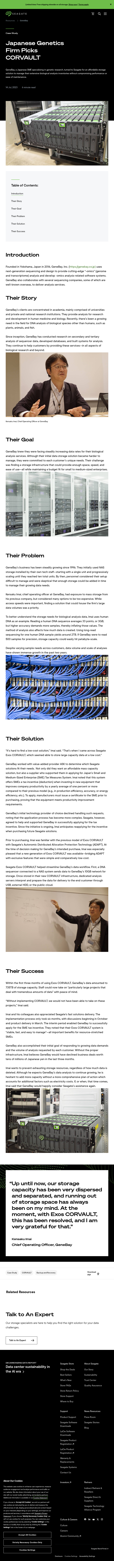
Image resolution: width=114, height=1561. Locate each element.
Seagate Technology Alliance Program (94, 1508)
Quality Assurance (93, 1385)
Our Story (89, 1369)
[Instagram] (102, 1528)
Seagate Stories (92, 1422)
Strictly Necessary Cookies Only (27, 1542)
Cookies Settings (71, 1556)
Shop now (73, 4)
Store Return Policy (69, 1391)
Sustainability (91, 1375)
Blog (86, 1428)
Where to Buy (67, 1401)
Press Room (90, 1417)
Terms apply (84, 4)
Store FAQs (66, 1385)
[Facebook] (85, 1528)
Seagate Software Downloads (68, 1424)
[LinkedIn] (89, 1528)
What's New (66, 1380)
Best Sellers (66, 1375)
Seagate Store (67, 1364)
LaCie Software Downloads (67, 1433)
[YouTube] (94, 1528)
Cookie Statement (40, 1497)
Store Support (67, 1396)
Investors (65, 1482)
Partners (88, 1482)
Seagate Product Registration (68, 1442)
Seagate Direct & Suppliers (92, 1499)
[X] (98, 1528)
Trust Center (90, 1380)
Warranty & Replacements (67, 1460)
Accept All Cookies (27, 1534)
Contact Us (66, 1472)
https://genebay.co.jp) (83, 266)
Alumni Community (69, 1536)
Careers (64, 1531)
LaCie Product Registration (67, 1451)
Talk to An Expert (17, 1340)
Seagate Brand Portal (99, 1549)
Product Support (68, 1417)
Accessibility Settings (87, 1556)
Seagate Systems (68, 1467)
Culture (64, 1525)
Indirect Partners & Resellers (93, 1490)
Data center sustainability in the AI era (28, 1369)
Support (64, 1411)
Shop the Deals (68, 1369)
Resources (10, 21)
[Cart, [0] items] (93, 14)
